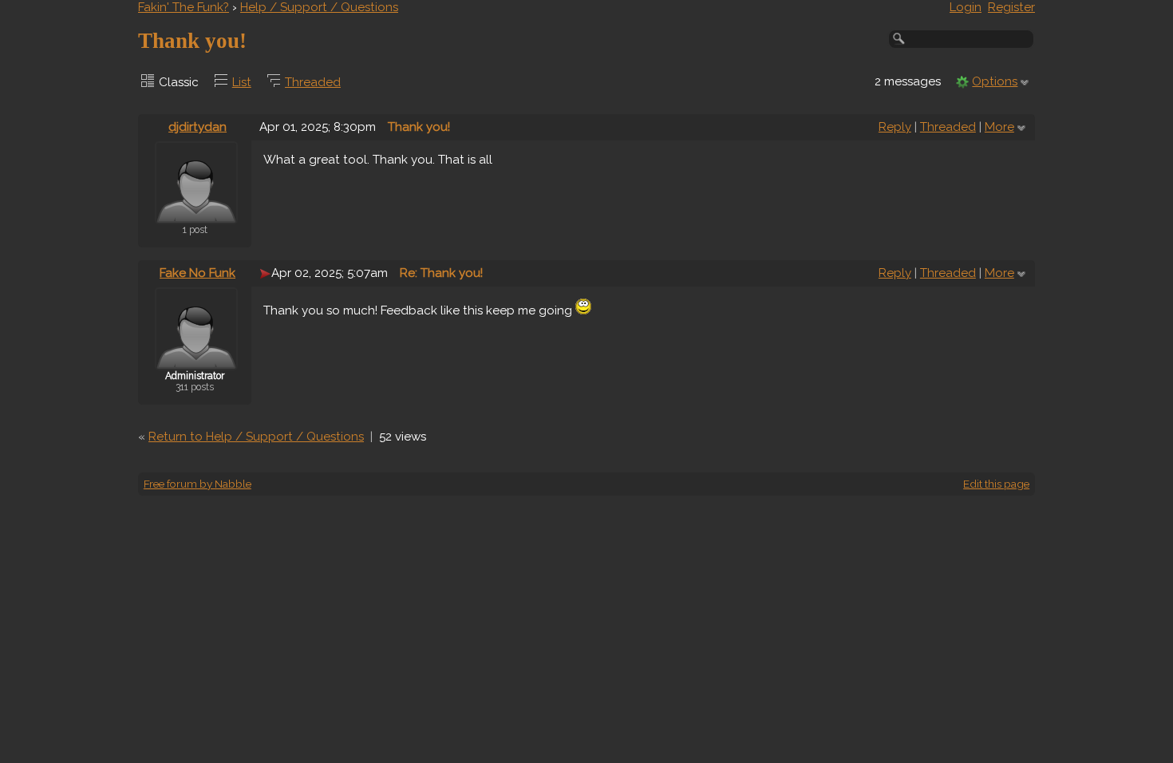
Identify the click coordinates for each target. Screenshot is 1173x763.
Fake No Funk (197, 273)
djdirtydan (197, 127)
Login (965, 7)
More (999, 127)
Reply (895, 127)
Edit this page (996, 483)
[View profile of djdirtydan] (196, 214)
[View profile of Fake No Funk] (196, 360)
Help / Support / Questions (319, 7)
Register (1011, 7)
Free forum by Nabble (197, 483)
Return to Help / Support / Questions (256, 436)
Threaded (313, 82)
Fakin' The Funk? (183, 7)
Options (994, 81)
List (241, 82)
